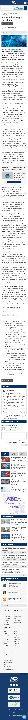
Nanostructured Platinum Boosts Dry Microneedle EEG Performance (19, 458)
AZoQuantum (17, 616)
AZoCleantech (7, 618)
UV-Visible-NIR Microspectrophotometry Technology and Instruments (13, 548)
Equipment (6, 635)
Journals (6, 645)
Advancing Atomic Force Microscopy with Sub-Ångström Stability (13, 563)
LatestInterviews (14, 454)
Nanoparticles (5, 88)
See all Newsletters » (7, 605)
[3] (5, 473)
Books (15, 631)
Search (5, 651)
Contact (5, 657)
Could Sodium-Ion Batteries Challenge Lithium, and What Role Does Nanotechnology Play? (18, 537)
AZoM (5, 614)
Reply (4, 412)
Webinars (6, 639)
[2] (5, 466)
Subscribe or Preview (13, 586)
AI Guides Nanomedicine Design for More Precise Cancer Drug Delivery (18, 489)
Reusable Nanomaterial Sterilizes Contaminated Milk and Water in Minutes (18, 474)
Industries (16, 641)
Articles (5, 633)
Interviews (6, 641)
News (5, 631)
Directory (6, 643)
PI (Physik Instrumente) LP (10, 559)
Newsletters (7, 655)
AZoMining (6, 624)
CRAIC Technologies (8, 552)
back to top (22, 673)
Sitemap (16, 645)
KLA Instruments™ (8, 575)
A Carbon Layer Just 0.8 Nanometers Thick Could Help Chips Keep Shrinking (18, 482)
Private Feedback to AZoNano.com (18, 442)
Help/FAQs (16, 643)
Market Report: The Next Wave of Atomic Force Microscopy (18, 528)
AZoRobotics (7, 616)
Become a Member (8, 653)
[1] (5, 459)
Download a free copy (14, 182)
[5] (5, 489)
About (5, 649)
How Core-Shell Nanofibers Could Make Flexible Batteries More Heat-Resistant (18, 466)
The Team (16, 647)
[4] (5, 481)
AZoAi (15, 618)
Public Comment (22, 441)
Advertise (6, 658)
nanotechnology (14, 49)
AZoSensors (17, 614)
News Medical (17, 620)
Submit (24, 444)
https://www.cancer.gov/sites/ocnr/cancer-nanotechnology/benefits (15, 337)
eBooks (16, 633)
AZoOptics (6, 620)
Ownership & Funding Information (9, 668)
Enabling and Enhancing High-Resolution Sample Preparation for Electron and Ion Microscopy (12, 571)
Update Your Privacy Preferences (14, 715)
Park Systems (7, 566)
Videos (5, 637)
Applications (17, 639)
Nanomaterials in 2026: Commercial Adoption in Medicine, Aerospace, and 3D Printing (19, 522)
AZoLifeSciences (18, 622)
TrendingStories (5, 454)
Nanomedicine (20, 325)
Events (15, 635)
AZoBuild (6, 622)
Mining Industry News (13, 591)
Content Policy (7, 666)
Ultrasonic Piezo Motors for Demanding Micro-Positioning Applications (14, 556)
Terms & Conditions (8, 660)
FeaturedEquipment (22, 454)
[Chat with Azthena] (24, 717)
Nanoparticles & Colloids (14, 598)
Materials (16, 637)
